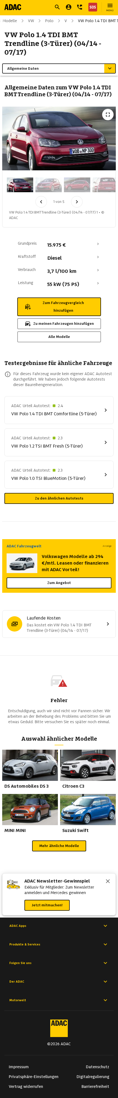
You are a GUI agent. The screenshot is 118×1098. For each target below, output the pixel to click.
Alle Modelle (59, 336)
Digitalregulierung (93, 1076)
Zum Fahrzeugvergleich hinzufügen (63, 306)
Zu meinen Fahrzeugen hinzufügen (63, 323)
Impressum (19, 1066)
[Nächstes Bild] (77, 202)
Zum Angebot (59, 582)
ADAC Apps (17, 926)
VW (31, 20)
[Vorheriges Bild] (41, 202)
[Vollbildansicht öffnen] (108, 114)
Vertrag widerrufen (26, 1086)
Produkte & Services (24, 944)
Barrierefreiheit (95, 1086)
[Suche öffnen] (57, 7)
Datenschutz (97, 1066)
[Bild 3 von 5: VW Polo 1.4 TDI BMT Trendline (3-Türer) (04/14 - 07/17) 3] (77, 185)
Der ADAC (16, 981)
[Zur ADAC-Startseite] (12, 7)
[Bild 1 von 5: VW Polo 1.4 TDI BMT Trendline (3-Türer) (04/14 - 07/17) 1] (20, 185)
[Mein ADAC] (68, 7)
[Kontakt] (79, 7)
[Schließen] (108, 882)
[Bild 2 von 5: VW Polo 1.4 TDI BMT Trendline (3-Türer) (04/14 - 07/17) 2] (48, 185)
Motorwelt (17, 1000)
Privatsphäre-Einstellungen (33, 1076)
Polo (49, 20)
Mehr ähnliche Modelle (59, 845)
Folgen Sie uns (20, 963)
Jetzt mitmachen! (47, 905)
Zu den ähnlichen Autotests (59, 498)
